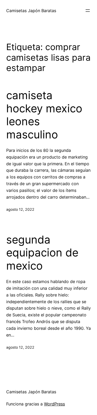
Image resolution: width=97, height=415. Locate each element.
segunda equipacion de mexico (42, 252)
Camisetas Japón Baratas (31, 10)
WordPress (54, 403)
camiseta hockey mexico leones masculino (44, 115)
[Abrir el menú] (88, 10)
